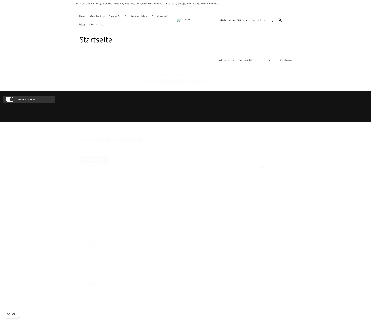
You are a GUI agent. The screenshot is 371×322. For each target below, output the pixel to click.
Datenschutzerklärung (89, 301)
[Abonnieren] (287, 151)
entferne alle (217, 81)
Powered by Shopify (107, 293)
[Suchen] (271, 20)
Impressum (84, 313)
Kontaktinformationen (89, 309)
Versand (83, 317)
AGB (81, 305)
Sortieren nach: (225, 60)
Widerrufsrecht (86, 297)
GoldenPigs (92, 293)
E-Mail (87, 151)
